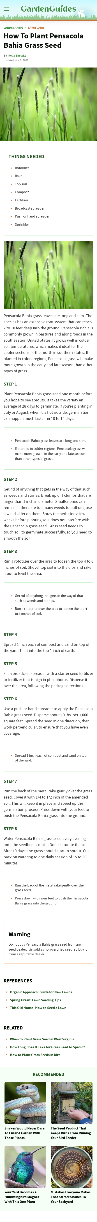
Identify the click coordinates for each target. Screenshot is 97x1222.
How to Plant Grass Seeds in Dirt (35, 1055)
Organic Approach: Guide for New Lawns (41, 992)
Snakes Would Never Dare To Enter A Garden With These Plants (24, 1133)
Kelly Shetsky (17, 56)
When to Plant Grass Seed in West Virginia (42, 1039)
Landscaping (13, 27)
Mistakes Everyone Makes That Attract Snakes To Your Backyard (70, 1197)
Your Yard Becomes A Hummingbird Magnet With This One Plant (22, 1197)
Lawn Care (36, 27)
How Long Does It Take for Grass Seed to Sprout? (47, 1047)
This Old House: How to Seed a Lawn (38, 1008)
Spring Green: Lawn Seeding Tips (35, 1000)
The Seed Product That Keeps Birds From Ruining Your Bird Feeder (71, 1133)
